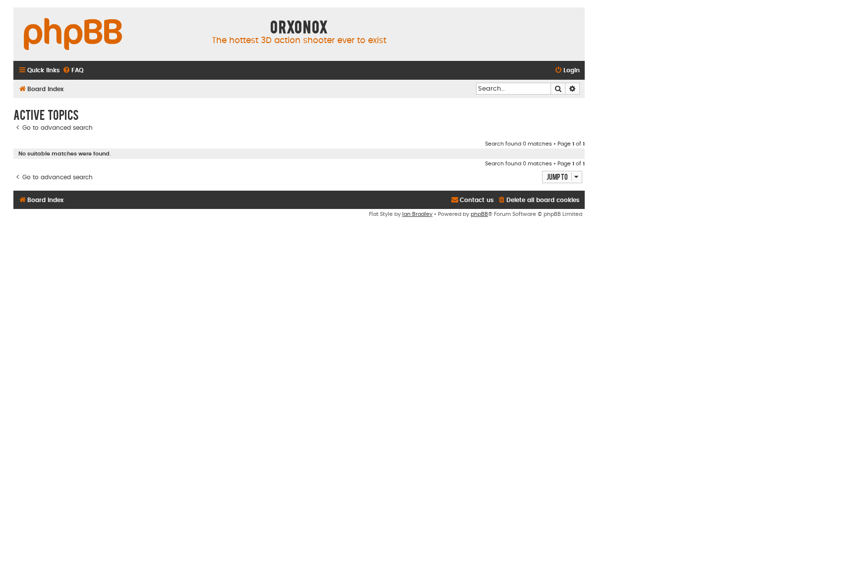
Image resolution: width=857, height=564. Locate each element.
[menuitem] (72, 70)
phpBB (479, 214)
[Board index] (73, 34)
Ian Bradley (417, 214)
